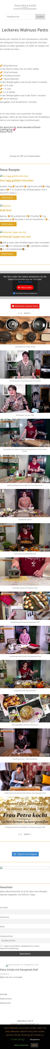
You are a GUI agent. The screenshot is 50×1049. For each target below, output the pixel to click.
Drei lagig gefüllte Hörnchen (16, 180)
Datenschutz (6, 998)
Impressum (5, 1003)
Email (2, 926)
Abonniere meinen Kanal (26, 306)
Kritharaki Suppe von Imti (15, 236)
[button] (27, 313)
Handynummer (6, 936)
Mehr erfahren (25, 282)
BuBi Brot (6, 210)
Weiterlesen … (8, 197)
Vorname (4, 907)
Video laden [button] (26, 287)
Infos (34, 1045)
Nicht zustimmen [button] (21, 1045)
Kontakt (3, 994)
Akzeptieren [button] (35, 1039)
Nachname (4, 917)
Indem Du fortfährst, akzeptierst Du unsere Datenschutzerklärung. (19, 947)
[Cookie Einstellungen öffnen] (5, 1045)
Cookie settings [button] (18, 1039)
